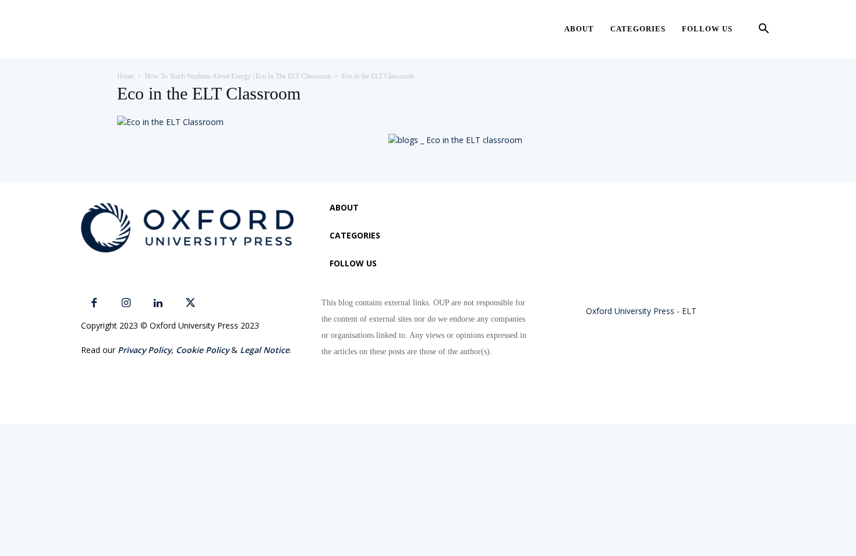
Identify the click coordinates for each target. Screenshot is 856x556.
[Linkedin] (158, 303)
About (579, 28)
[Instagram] (126, 303)
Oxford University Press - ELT (641, 310)
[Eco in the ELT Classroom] (170, 121)
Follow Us (707, 28)
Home (125, 76)
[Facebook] (94, 303)
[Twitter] (190, 303)
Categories (638, 28)
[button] (763, 29)
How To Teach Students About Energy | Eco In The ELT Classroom (238, 76)
